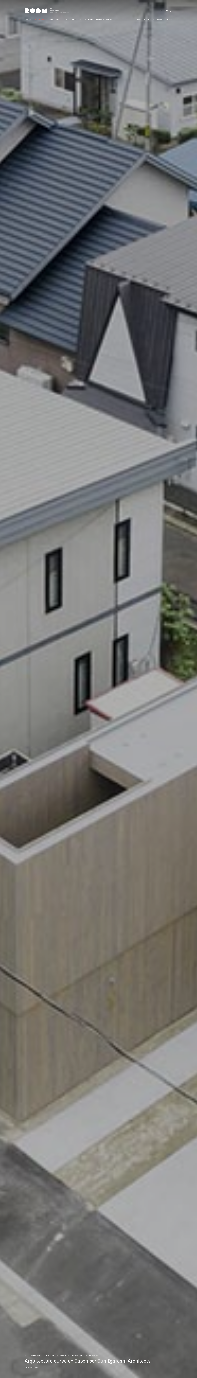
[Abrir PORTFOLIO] (80, 19)
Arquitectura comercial (69, 1355)
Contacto (169, 19)
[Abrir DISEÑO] (30, 19)
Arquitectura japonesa (89, 1355)
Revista (160, 19)
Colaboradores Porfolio (144, 19)
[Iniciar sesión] (171, 11)
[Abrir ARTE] (68, 19)
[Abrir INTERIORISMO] (60, 19)
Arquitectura (53, 1355)
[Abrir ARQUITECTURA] (45, 19)
